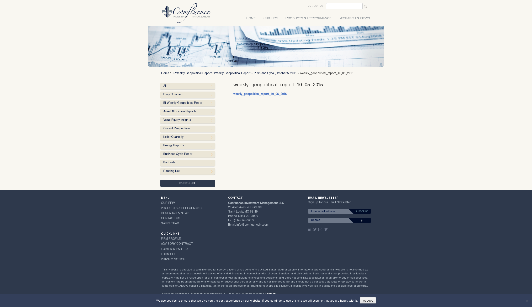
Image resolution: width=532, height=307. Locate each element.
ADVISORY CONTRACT (177, 244)
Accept (368, 300)
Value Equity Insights (177, 120)
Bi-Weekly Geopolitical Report (192, 73)
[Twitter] (315, 229)
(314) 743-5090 (248, 216)
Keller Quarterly (173, 137)
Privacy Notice (173, 259)
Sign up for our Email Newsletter (329, 203)
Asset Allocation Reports (179, 111)
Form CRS (168, 254)
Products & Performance (308, 18)
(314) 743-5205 (244, 220)
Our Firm (270, 18)
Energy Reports (173, 145)
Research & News (354, 18)
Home (251, 18)
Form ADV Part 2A (174, 249)
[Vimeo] (326, 229)
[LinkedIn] (310, 229)
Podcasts (169, 162)
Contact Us (315, 6)
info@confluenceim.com (252, 225)
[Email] (320, 229)
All (164, 86)
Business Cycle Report (178, 154)
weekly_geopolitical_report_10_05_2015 (260, 94)
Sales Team (170, 223)
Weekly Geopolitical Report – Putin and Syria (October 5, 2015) (256, 73)
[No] (527, 300)
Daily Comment (173, 94)
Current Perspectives (177, 128)
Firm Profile (171, 239)
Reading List (171, 171)
